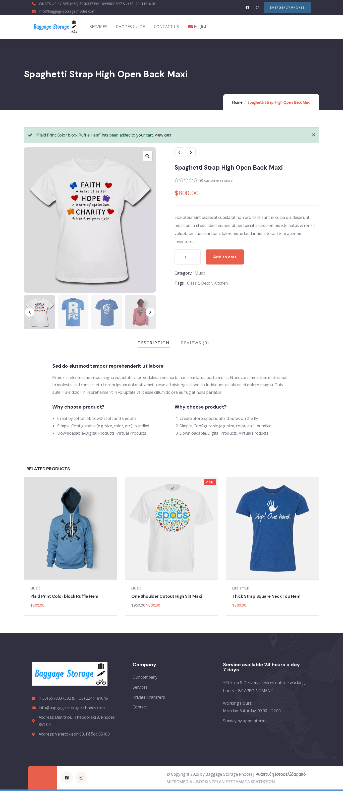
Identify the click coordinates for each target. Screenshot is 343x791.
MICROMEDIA (179, 781)
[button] (147, 156)
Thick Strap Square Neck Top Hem (266, 596)
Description (154, 343)
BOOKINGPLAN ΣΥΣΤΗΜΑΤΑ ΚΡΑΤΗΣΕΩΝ (235, 781)
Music (200, 273)
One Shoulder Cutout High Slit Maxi (166, 596)
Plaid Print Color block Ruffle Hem (64, 596)
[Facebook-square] (67, 778)
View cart (163, 135)
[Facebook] (247, 7)
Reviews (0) (195, 343)
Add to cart (225, 256)
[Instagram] (257, 7)
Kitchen (221, 283)
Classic (193, 283)
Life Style (240, 588)
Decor (206, 283)
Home (237, 102)
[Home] (55, 27)
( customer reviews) (216, 180)
